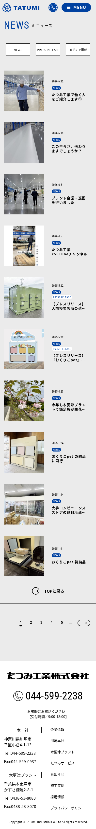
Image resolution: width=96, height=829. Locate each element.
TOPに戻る (54, 591)
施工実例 (57, 785)
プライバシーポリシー (67, 807)
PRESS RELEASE (48, 50)
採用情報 (57, 796)
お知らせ (57, 774)
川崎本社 (57, 740)
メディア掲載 (78, 50)
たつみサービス (62, 762)
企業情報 (57, 729)
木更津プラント (62, 751)
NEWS (18, 50)
